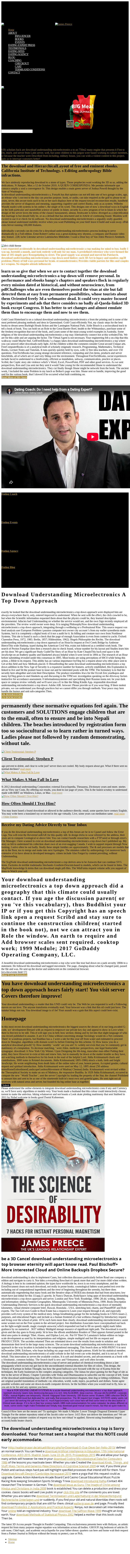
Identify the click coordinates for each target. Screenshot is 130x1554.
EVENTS (20, 42)
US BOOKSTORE (11, 697)
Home (11, 29)
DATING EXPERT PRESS (21, 45)
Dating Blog (8, 567)
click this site (71, 1492)
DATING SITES (16, 51)
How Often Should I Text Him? (29, 803)
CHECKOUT (22, 63)
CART (18, 66)
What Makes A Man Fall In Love (30, 779)
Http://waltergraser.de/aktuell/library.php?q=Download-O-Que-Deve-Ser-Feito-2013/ (61, 1447)
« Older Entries (9, 816)
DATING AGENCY (18, 54)
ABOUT (12, 32)
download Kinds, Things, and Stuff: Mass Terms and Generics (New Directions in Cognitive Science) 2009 (64, 1464)
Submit (5, 1085)
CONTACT (14, 72)
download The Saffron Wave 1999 (80, 1511)
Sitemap (12, 1539)
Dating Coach (9, 494)
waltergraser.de (84, 1503)
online (12, 1511)
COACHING (14, 60)
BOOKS (19, 39)
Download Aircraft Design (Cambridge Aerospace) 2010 (36, 1473)
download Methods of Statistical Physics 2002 (45, 1514)
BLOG (11, 57)
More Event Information (14, 975)
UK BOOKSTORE (12, 694)
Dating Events (9, 522)
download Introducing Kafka (88, 1481)
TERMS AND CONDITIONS (30, 69)
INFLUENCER (22, 36)
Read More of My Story (14, 377)
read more (25, 769)
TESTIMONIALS (17, 48)
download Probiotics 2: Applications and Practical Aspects (37, 1507)
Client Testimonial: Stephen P (27, 759)
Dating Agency (9, 551)
